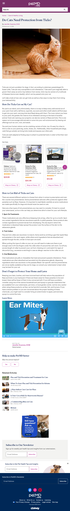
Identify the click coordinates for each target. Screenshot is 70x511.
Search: (6, 9)
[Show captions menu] (55, 336)
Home (4, 15)
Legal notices (46, 502)
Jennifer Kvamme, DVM (12, 24)
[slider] (31, 336)
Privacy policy (35, 502)
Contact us (39, 500)
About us (22, 500)
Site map (55, 502)
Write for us (31, 500)
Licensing (48, 500)
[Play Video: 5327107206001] (35, 317)
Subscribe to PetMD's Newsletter (13, 477)
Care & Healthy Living (15, 15)
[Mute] (59, 336)
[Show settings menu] (62, 336)
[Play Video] (4, 336)
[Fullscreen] (66, 336)
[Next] (65, 167)
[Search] (64, 9)
